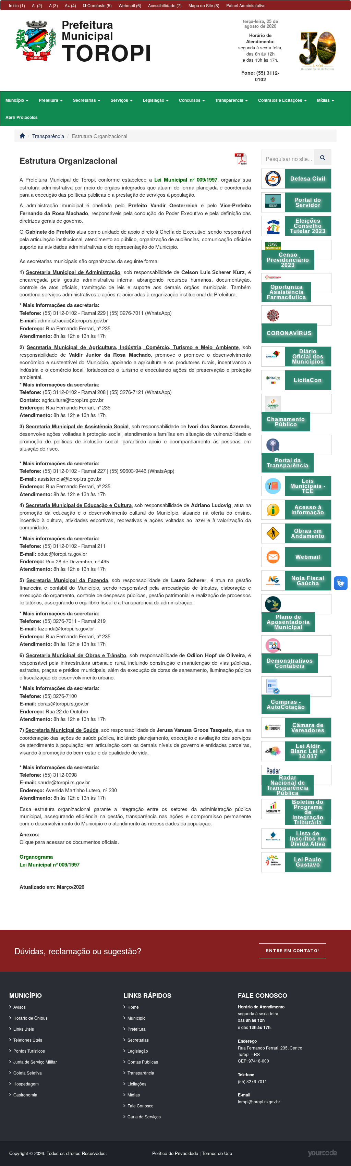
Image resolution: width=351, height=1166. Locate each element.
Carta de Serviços (144, 1116)
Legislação (138, 1051)
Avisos (19, 1007)
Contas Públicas (143, 1062)
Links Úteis (23, 1029)
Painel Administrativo (246, 5)
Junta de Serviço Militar (35, 1062)
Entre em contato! (292, 950)
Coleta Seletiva (27, 1073)
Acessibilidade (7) (165, 5)
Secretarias (138, 1040)
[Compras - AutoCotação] (296, 686)
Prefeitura (137, 1029)
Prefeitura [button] (49, 100)
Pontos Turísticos (29, 1051)
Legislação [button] (154, 100)
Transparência (48, 135)
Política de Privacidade (175, 1153)
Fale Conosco (141, 1105)
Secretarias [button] (85, 100)
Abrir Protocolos (21, 117)
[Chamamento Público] (296, 404)
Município (137, 1018)
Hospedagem (26, 1084)
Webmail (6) (130, 5)
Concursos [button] (190, 100)
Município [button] (15, 100)
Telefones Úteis (27, 1040)
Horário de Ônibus (30, 1018)
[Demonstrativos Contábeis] (296, 645)
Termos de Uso (217, 1153)
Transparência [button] (229, 100)
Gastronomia (25, 1094)
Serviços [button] (120, 100)
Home (133, 1007)
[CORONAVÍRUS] (296, 315)
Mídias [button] (324, 100)
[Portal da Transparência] (296, 445)
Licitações (137, 1084)
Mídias (134, 1094)
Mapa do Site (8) (204, 5)
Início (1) (17, 5)
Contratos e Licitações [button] (280, 100)
